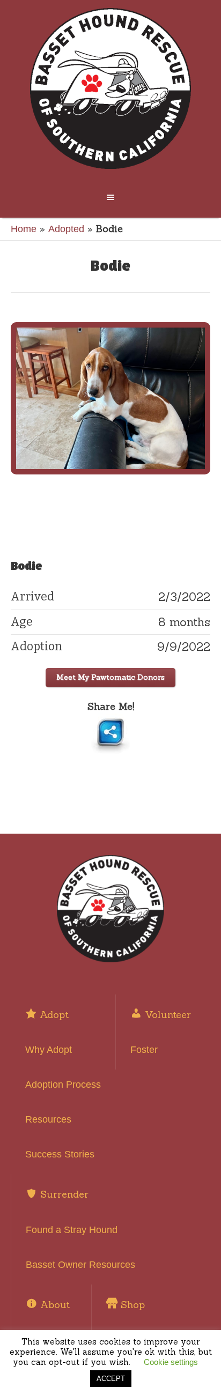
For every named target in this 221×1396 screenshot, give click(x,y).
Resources (48, 1119)
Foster (144, 1049)
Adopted (66, 229)
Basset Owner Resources (80, 1264)
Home (23, 229)
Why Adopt (48, 1049)
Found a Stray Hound (71, 1229)
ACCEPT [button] (111, 1379)
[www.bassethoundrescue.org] (110, 88)
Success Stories (59, 1154)
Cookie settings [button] (171, 1362)
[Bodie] (110, 398)
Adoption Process (63, 1084)
